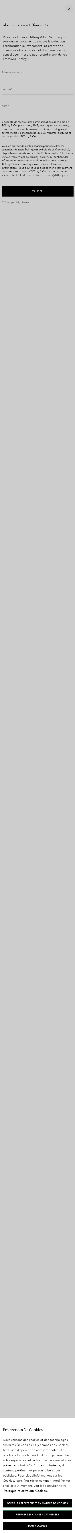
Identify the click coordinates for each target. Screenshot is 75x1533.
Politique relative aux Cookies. (26, 1491)
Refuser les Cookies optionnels (37, 1514)
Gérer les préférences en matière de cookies (37, 1503)
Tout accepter (37, 1526)
